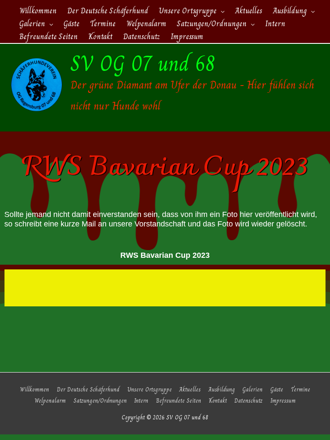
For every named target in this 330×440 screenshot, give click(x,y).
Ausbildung (221, 389)
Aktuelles (190, 389)
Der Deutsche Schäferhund (88, 389)
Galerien (252, 389)
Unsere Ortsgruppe (149, 389)
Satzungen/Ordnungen (100, 400)
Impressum (283, 400)
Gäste (276, 389)
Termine (300, 389)
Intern (141, 400)
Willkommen (34, 389)
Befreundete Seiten (178, 400)
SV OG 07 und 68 (142, 63)
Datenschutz (248, 400)
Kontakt (218, 400)
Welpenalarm (50, 400)
